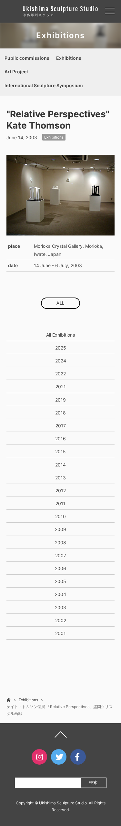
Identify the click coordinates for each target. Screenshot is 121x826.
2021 (60, 386)
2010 (60, 516)
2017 (60, 425)
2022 (60, 373)
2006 (60, 568)
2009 (60, 529)
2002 (60, 620)
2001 (60, 633)
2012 (60, 490)
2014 (60, 464)
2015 (60, 451)
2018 (60, 412)
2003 (60, 607)
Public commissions (27, 58)
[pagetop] (60, 736)
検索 (93, 782)
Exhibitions (68, 58)
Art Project (16, 71)
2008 (60, 542)
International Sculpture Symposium (44, 85)
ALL (60, 303)
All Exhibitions (60, 335)
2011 (60, 503)
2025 (60, 347)
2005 (60, 581)
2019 (60, 400)
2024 (60, 360)
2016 (60, 438)
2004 (60, 594)
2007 (60, 555)
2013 (60, 477)
